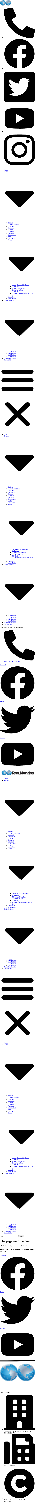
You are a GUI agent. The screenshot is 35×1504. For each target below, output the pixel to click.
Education (11, 231)
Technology (11, 297)
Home (6, 170)
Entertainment (12, 235)
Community (11, 228)
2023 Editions (12, 356)
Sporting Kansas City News (20, 285)
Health (10, 236)
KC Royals (15, 286)
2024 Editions (12, 355)
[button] (17, 397)
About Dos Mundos (10, 358)
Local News (11, 238)
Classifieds (11, 226)
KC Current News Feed (19, 288)
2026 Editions (12, 351)
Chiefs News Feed (17, 290)
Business (10, 223)
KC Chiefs (15, 292)
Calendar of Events (14, 224)
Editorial (10, 229)
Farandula (11, 233)
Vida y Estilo (12, 298)
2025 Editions (12, 353)
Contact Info (8, 360)
